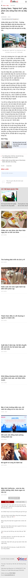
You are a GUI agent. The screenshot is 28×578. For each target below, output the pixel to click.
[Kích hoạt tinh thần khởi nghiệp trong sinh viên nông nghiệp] (9, 196)
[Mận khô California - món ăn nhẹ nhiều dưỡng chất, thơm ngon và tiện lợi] (14, 477)
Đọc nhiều (7, 502)
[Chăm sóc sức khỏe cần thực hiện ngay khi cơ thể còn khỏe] (14, 219)
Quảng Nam (9, 165)
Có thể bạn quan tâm (9, 189)
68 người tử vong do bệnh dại (11, 462)
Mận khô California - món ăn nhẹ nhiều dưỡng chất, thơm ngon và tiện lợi (13, 490)
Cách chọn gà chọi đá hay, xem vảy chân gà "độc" (13, 531)
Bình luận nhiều (20, 502)
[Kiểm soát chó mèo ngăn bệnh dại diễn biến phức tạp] (14, 275)
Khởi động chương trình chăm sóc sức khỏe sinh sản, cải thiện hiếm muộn (13, 378)
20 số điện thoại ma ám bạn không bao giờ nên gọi (14, 511)
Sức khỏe (13, 5)
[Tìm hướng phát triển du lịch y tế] (14, 248)
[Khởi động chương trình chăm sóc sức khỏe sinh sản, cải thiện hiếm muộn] (14, 365)
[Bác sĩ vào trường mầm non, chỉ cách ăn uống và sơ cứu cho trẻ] (14, 396)
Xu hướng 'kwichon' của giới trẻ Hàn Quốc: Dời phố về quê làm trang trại (13, 537)
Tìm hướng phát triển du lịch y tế (13, 259)
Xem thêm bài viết (14, 498)
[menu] (1, 1)
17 (14, 517)
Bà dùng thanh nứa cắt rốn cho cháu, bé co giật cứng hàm (20, 144)
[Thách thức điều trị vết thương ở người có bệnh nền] (14, 304)
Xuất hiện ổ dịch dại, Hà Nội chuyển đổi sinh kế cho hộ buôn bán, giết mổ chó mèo (14, 347)
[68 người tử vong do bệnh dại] (14, 451)
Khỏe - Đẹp (6, 5)
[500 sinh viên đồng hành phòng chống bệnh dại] (14, 423)
